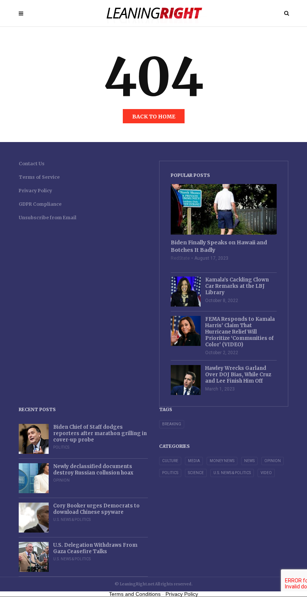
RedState (180, 258)
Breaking (171, 424)
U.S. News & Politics (72, 520)
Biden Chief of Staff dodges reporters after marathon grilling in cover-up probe (100, 433)
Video (266, 473)
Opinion (61, 480)
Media (194, 461)
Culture (170, 461)
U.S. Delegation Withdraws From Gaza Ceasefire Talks (95, 548)
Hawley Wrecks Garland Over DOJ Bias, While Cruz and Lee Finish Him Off (238, 374)
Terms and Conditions (135, 594)
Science (196, 473)
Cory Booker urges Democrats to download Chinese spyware (96, 509)
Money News (222, 461)
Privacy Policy (35, 190)
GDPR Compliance (40, 204)
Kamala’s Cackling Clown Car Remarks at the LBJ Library (237, 286)
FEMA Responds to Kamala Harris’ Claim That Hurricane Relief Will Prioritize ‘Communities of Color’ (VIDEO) (240, 332)
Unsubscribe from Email (47, 217)
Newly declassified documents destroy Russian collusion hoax (93, 469)
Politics (61, 447)
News (249, 461)
